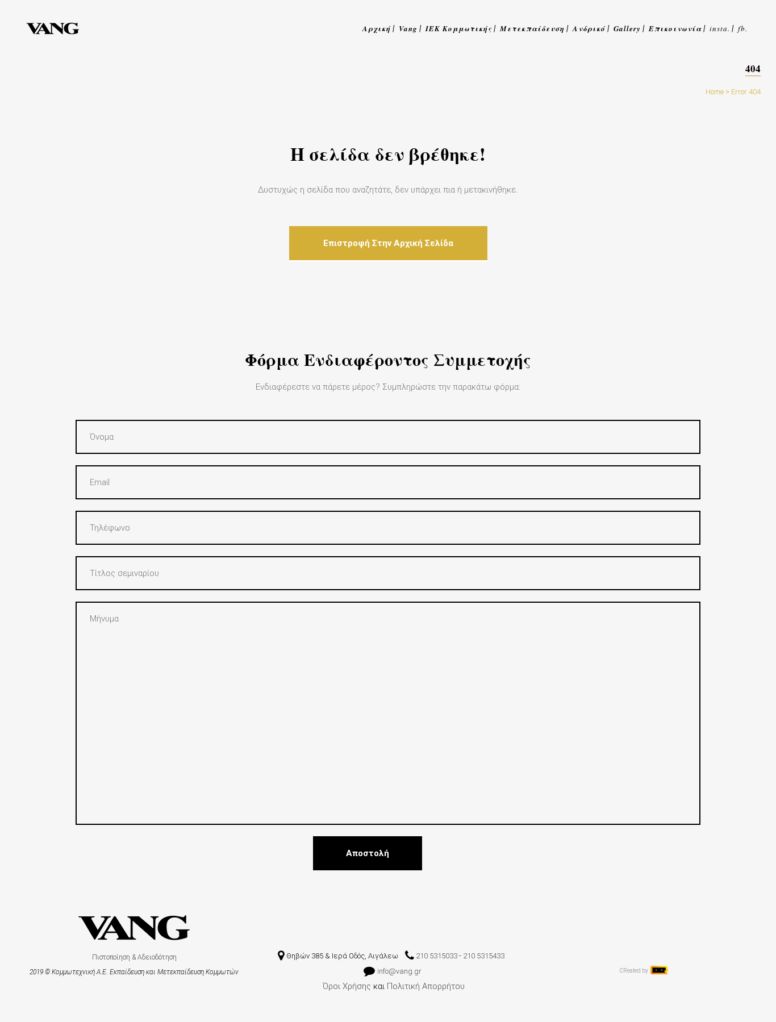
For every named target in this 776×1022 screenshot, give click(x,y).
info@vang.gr (400, 971)
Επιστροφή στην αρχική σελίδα (388, 243)
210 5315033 (436, 956)
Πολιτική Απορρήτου (426, 986)
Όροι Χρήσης (347, 986)
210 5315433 (483, 956)
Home (715, 91)
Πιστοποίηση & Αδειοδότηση (134, 957)
